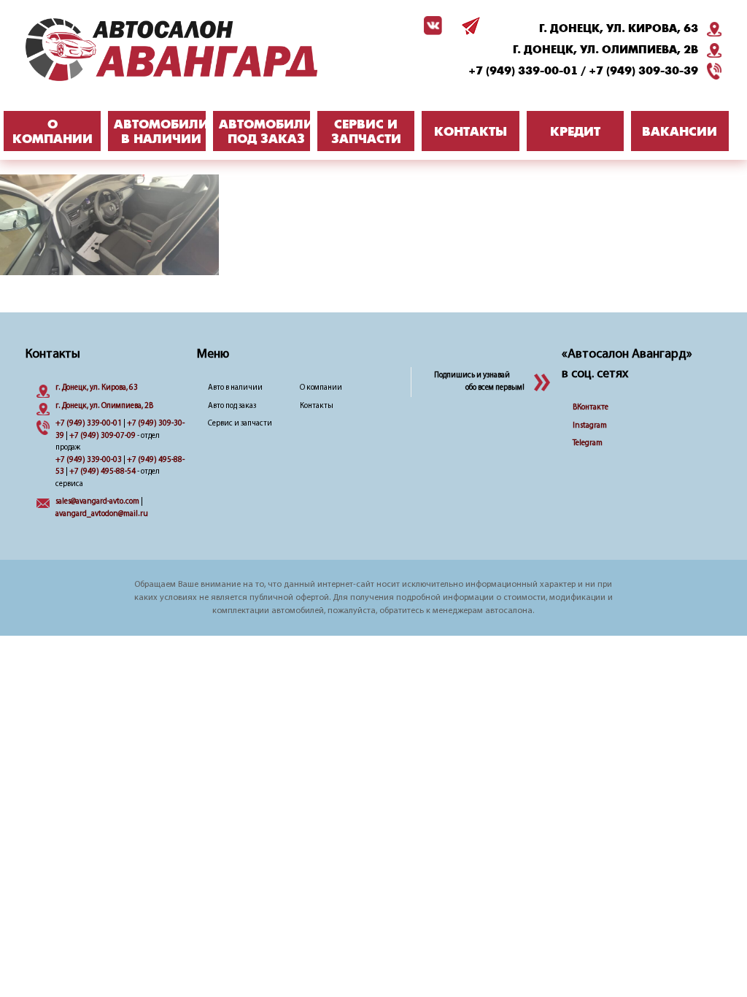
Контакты (316, 406)
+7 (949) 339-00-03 (88, 460)
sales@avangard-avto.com (97, 502)
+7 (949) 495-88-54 (102, 472)
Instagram (590, 426)
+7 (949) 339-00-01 (523, 70)
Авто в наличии (235, 388)
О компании (321, 388)
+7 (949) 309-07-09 (102, 436)
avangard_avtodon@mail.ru (101, 514)
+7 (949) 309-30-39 (643, 70)
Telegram (588, 443)
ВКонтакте (590, 408)
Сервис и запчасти (240, 424)
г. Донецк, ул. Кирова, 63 (618, 28)
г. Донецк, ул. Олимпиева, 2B (605, 49)
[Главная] (171, 51)
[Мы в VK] (430, 25)
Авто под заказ (232, 406)
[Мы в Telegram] (468, 25)
